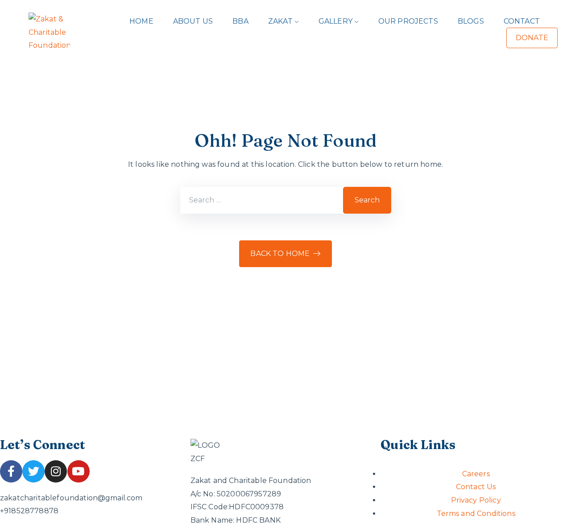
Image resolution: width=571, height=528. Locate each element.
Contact (522, 21)
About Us (193, 21)
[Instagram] (56, 471)
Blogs (471, 21)
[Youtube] (78, 471)
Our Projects (408, 21)
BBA (240, 21)
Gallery (335, 21)
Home (141, 21)
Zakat (280, 21)
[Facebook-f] (11, 471)
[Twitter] (33, 471)
